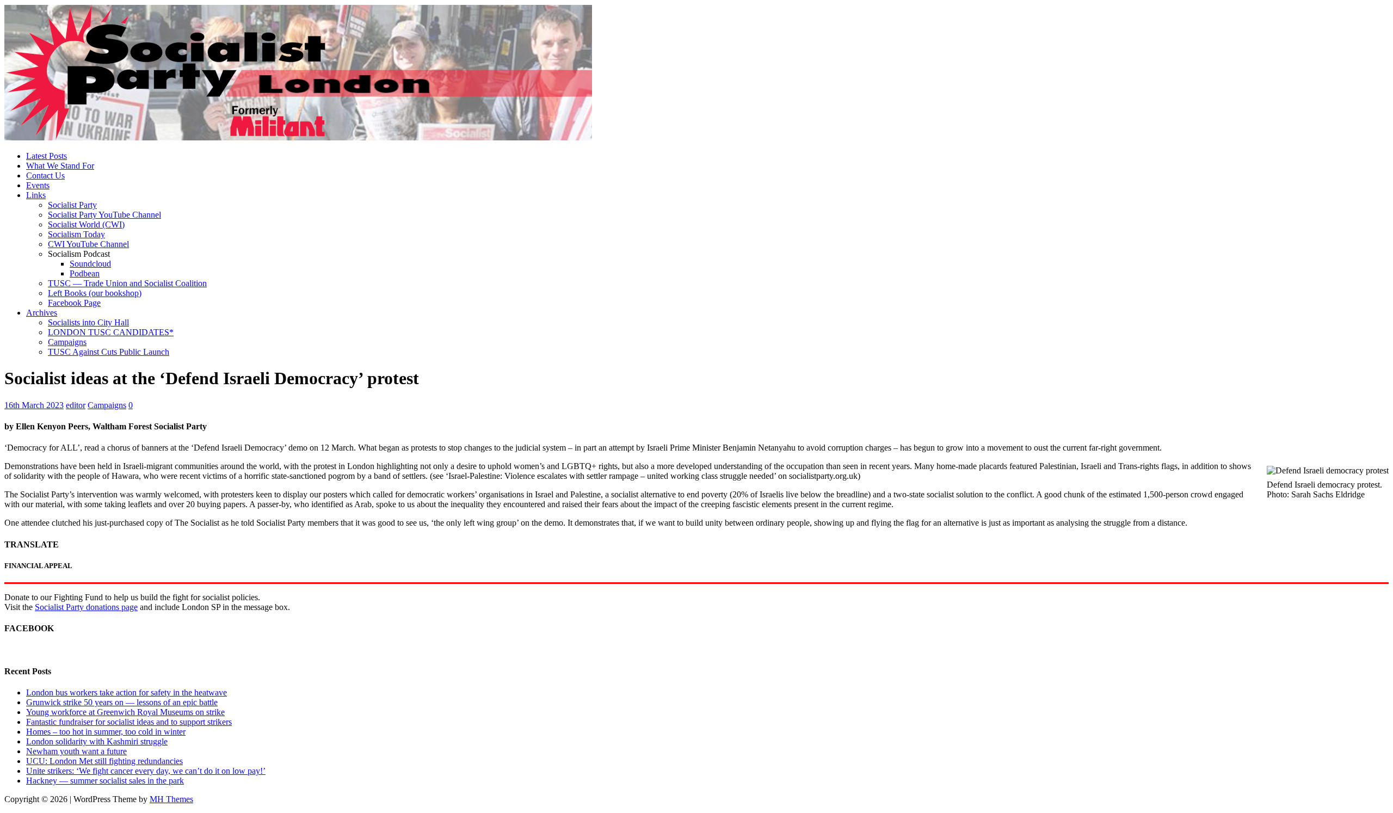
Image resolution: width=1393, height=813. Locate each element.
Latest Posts (46, 156)
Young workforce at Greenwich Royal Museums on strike (125, 712)
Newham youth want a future (76, 751)
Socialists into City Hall (88, 322)
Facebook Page (74, 302)
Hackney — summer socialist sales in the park (105, 780)
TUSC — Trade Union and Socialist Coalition (127, 283)
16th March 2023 (34, 405)
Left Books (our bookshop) (94, 293)
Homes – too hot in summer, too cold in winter (106, 731)
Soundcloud (90, 263)
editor (75, 405)
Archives (41, 312)
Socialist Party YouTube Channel (104, 214)
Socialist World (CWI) (86, 224)
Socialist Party (72, 205)
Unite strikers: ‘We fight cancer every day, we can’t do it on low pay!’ (146, 770)
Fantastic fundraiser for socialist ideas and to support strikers (129, 721)
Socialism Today (76, 234)
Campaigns (67, 342)
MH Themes (171, 799)
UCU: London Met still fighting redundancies (104, 761)
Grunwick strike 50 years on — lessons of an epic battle (122, 702)
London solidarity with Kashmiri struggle (97, 741)
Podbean (85, 273)
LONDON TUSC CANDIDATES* (111, 332)
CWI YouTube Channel (88, 244)
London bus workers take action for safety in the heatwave (126, 692)
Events (38, 185)
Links (36, 195)
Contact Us (45, 175)
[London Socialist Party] (298, 137)
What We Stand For (60, 165)
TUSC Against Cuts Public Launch (108, 351)
